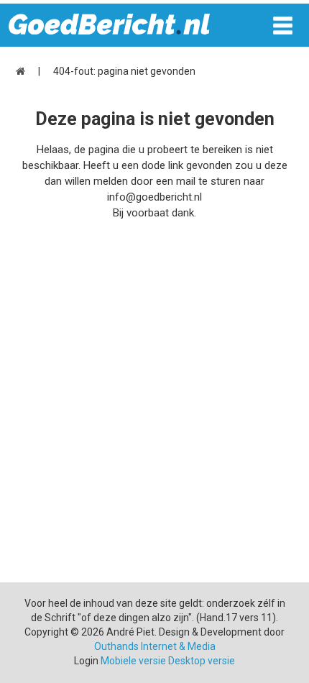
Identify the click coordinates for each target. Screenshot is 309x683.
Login (86, 660)
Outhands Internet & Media (155, 646)
